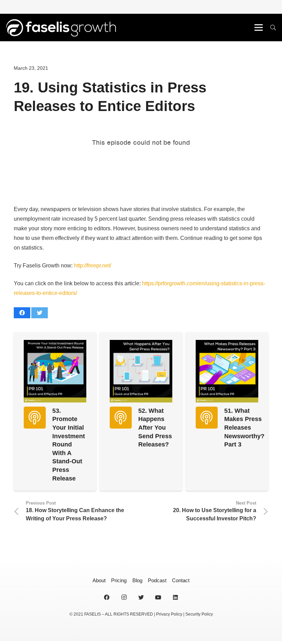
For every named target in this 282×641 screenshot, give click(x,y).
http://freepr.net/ (92, 265)
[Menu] (258, 27)
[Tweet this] (39, 312)
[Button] (35, 418)
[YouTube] (158, 597)
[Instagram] (124, 597)
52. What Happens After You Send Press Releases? (155, 427)
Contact (180, 580)
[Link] (61, 27)
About (99, 580)
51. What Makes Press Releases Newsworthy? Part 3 (244, 427)
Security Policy (199, 614)
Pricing (119, 580)
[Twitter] (141, 597)
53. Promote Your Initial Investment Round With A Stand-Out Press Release (68, 444)
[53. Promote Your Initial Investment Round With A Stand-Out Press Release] (55, 371)
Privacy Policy (169, 614)
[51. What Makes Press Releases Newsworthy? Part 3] (227, 371)
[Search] (273, 27)
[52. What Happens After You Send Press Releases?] (141, 371)
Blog (137, 580)
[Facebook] (106, 597)
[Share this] (22, 312)
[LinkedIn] (175, 597)
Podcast (157, 580)
